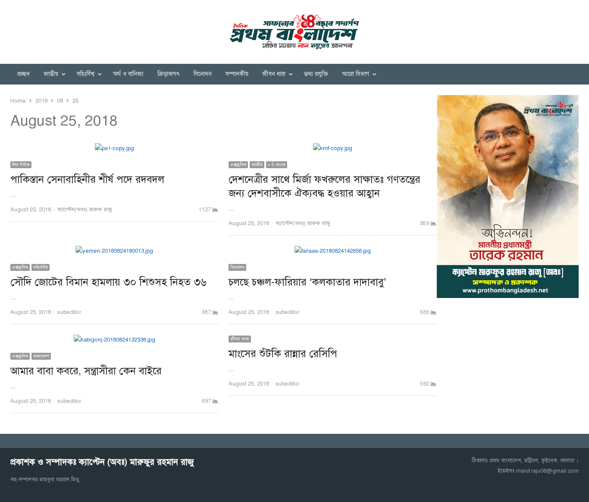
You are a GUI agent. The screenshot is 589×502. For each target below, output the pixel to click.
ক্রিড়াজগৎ (168, 74)
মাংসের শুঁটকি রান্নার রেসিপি (283, 353)
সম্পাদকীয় (237, 74)
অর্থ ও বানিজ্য (128, 74)
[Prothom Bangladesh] (294, 31)
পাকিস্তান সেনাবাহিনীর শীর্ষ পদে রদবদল (87, 179)
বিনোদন (203, 74)
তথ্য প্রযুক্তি (316, 74)
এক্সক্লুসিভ (238, 164)
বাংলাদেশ (41, 356)
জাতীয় (51, 74)
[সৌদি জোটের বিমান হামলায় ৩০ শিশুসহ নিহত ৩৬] (114, 251)
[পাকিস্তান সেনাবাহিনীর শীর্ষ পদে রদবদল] (114, 148)
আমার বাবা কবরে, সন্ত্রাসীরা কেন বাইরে (86, 370)
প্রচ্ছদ (23, 74)
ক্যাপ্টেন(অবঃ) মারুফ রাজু (84, 209)
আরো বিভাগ (355, 74)
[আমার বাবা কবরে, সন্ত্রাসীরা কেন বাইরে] (114, 339)
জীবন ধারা (273, 74)
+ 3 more (276, 164)
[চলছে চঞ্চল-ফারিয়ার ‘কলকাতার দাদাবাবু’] (332, 251)
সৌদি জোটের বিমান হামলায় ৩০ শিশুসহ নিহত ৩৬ (108, 282)
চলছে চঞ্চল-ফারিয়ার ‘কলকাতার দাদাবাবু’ (307, 282)
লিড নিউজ (21, 164)
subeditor (69, 312)
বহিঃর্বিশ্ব (85, 74)
